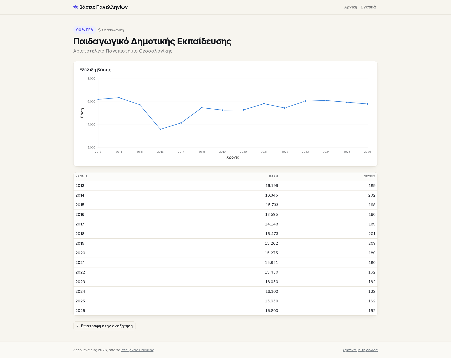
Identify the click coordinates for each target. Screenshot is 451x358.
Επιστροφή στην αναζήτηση (106, 326)
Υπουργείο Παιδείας (137, 350)
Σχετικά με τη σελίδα (360, 350)
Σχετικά (368, 7)
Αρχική (350, 7)
